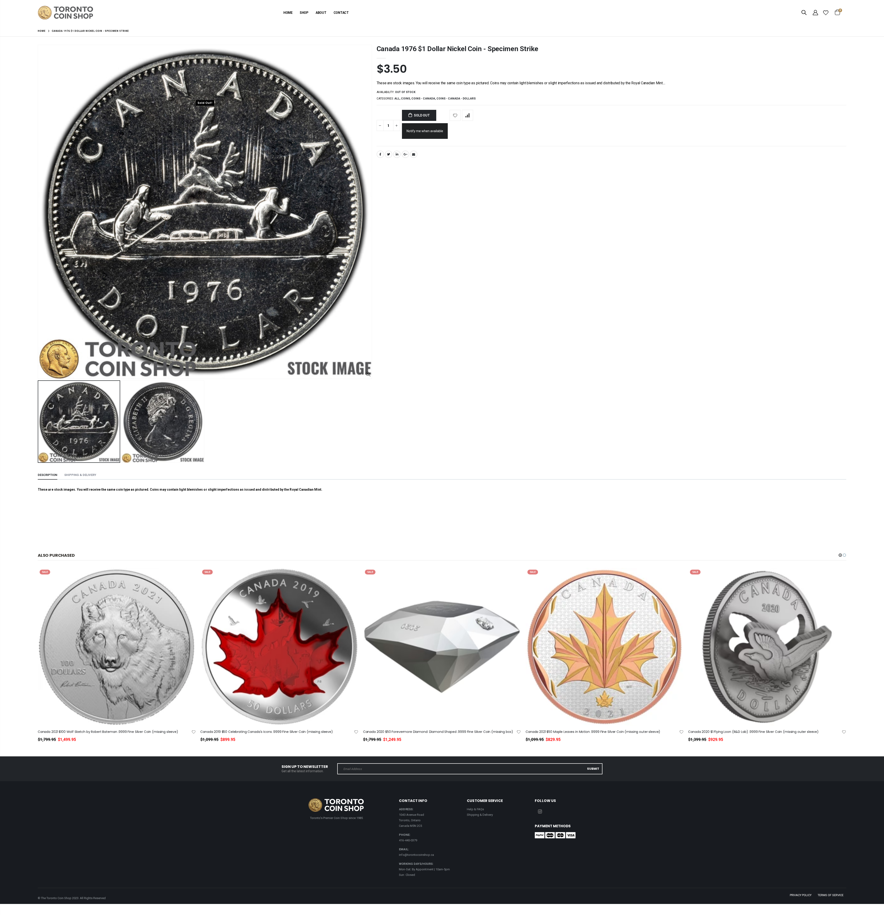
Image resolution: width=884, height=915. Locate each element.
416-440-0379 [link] (408, 840)
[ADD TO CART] (188, 579)
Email (413, 154)
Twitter (388, 154)
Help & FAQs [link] (475, 809)
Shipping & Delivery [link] (480, 814)
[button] (840, 555)
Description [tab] (47, 475)
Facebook (380, 154)
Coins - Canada (423, 98)
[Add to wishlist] (455, 115)
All (397, 98)
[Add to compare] (467, 115)
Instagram (539, 811)
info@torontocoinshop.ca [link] (416, 855)
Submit (593, 768)
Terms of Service (830, 895)
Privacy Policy (800, 895)
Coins (405, 98)
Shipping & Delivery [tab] (80, 475)
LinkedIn (397, 154)
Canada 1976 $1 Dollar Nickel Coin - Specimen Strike (457, 49)
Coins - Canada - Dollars (456, 98)
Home (42, 31)
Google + (405, 154)
